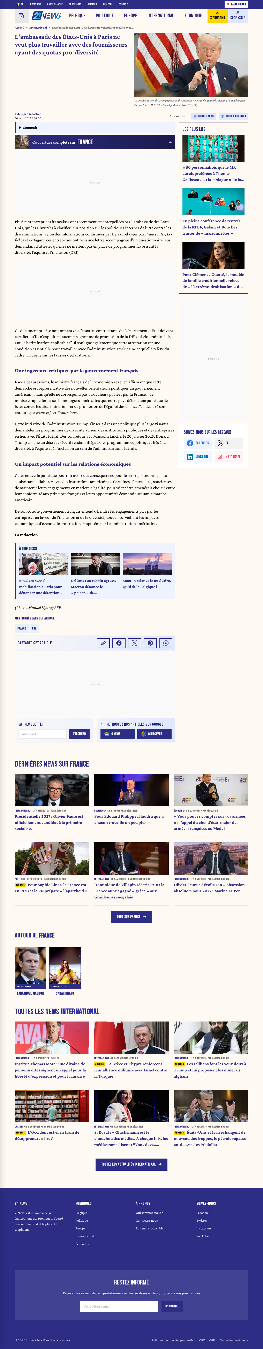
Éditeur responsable (149, 1228)
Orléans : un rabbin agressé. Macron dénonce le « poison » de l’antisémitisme (94, 587)
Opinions (92, 4)
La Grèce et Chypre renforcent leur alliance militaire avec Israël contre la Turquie (130, 1070)
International (161, 16)
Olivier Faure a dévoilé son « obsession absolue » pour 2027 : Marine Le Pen (209, 887)
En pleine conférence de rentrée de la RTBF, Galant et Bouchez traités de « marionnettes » (211, 227)
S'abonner (79, 734)
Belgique (77, 16)
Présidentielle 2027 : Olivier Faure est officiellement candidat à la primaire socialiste (49, 822)
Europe (130, 16)
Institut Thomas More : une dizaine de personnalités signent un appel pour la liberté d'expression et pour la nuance (50, 1070)
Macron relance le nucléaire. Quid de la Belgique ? (147, 583)
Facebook (202, 1213)
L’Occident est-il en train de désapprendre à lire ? (47, 1135)
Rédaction (35, 113)
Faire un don (236, 4)
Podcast (123, 4)
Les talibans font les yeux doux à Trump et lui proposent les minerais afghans (210, 1070)
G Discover (155, 734)
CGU (212, 1340)
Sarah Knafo (65, 993)
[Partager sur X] (134, 643)
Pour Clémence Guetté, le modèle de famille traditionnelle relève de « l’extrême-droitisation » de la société (213, 281)
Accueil (19, 27)
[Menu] (22, 16)
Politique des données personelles (173, 1340)
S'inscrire (172, 1306)
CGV (202, 1340)
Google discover (236, 116)
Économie (193, 16)
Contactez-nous (147, 1220)
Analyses (108, 4)
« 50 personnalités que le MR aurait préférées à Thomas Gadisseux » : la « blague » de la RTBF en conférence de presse (211, 174)
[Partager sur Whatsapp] (166, 643)
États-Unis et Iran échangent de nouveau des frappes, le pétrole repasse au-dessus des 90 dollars (210, 1138)
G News (115, 734)
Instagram (203, 1228)
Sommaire (31, 127)
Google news (206, 116)
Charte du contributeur (233, 1340)
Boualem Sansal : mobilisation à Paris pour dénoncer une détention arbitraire (40, 587)
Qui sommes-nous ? (149, 1213)
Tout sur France (129, 916)
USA (34, 628)
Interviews (35, 4)
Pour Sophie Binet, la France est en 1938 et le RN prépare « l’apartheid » (51, 887)
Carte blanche (55, 4)
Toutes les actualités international (128, 1164)
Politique (105, 16)
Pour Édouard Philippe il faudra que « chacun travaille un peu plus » (129, 819)
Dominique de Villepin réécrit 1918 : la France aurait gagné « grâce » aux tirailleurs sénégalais (129, 890)
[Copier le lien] (103, 643)
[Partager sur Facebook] (119, 643)
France (21, 628)
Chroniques (75, 4)
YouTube (202, 1236)
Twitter (201, 1220)
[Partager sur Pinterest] (150, 643)
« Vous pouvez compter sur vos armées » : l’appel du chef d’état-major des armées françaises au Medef (210, 822)
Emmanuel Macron (30, 993)
